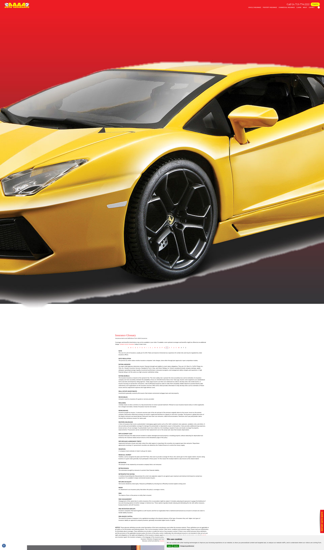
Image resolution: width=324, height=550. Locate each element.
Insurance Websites (146, 539)
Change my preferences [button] (187, 546)
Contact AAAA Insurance (127, 344)
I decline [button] (175, 546)
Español (315, 4)
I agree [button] (170, 546)
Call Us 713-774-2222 (298, 4)
